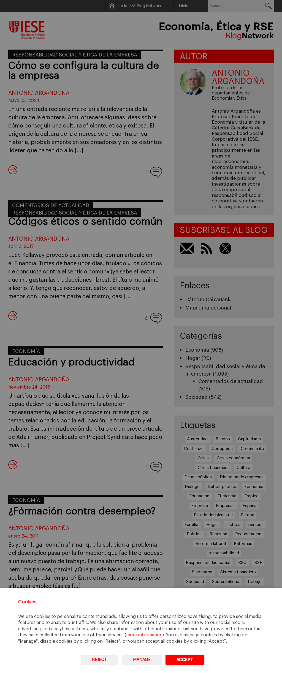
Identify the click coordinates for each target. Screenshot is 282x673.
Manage (142, 660)
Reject (99, 660)
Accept (185, 660)
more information (144, 635)
